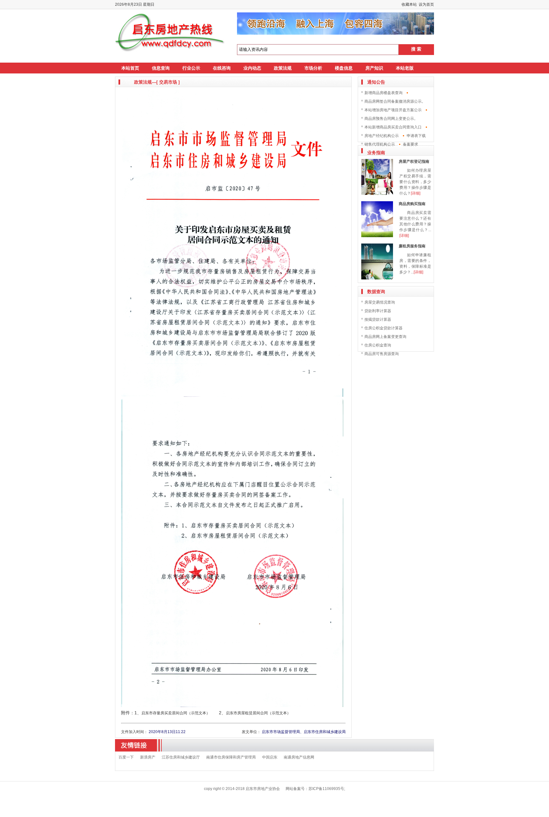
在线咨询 (222, 68)
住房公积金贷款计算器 (383, 328)
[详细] (415, 193)
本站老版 (405, 68)
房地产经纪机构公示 (381, 136)
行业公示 (191, 68)
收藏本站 (409, 4)
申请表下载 (416, 136)
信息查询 (161, 68)
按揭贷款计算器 (377, 319)
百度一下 (126, 757)
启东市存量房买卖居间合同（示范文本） (175, 713)
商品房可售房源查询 (381, 354)
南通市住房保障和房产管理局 (231, 757)
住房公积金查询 (377, 345)
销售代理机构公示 (379, 144)
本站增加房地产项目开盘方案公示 (393, 110)
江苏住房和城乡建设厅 (181, 757)
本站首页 (130, 68)
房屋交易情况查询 (379, 302)
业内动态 (252, 68)
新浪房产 (147, 757)
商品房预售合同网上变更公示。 (391, 118)
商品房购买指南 (412, 204)
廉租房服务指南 (412, 246)
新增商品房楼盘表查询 (383, 93)
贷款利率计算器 (377, 311)
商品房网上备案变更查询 (385, 336)
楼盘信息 (344, 68)
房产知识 (374, 68)
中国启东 (269, 757)
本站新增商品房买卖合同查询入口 (393, 127)
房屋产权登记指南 (414, 161)
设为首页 (426, 4)
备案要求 (410, 144)
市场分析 (313, 68)
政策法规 (283, 68)
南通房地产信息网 (299, 757)
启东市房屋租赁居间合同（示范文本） (258, 713)
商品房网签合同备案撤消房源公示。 (394, 101)
